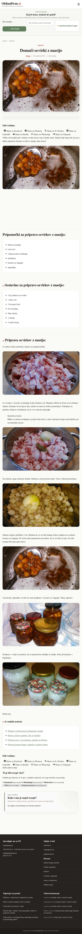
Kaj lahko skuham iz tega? (67, 26)
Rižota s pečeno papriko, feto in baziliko (24, 735)
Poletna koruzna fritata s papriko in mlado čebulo (28, 744)
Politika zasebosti (50, 867)
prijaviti (37, 806)
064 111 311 (7, 856)
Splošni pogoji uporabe (51, 863)
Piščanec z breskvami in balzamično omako (25, 731)
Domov (5, 41)
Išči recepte (7, 22)
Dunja (28, 56)
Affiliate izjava (48, 885)
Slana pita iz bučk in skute (63, 917)
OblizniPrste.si (8, 845)
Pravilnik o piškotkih (50, 876)
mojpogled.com (49, 850)
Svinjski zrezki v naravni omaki (61, 897)
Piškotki (46, 871)
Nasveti (11, 41)
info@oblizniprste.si (10, 853)
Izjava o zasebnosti (50, 880)
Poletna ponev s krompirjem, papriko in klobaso (27, 740)
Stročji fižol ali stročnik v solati (13, 906)
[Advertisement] (41, 207)
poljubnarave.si (49, 854)
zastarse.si (47, 845)
